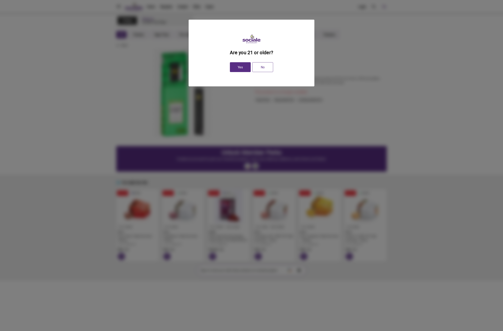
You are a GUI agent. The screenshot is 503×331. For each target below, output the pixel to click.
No (263, 67)
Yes (240, 67)
